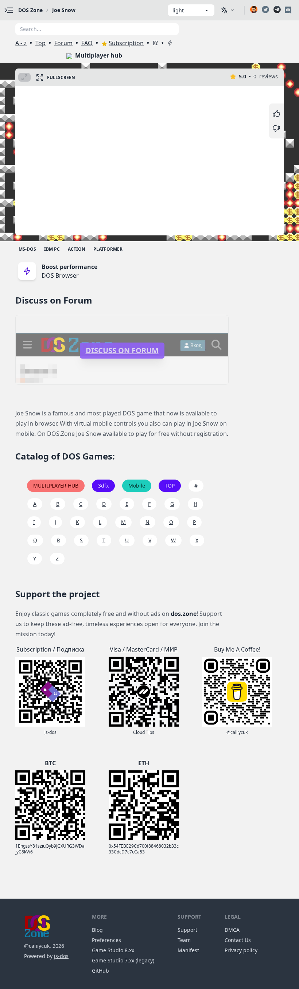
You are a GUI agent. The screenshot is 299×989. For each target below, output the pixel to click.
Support (187, 929)
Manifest (188, 950)
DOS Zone (30, 10)
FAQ (87, 43)
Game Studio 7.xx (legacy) (123, 960)
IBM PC (52, 249)
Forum (63, 43)
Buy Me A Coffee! (237, 649)
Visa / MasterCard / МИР (144, 649)
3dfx (103, 485)
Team (184, 940)
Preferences (106, 940)
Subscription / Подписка (50, 649)
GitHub (100, 970)
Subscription (126, 43)
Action (76, 249)
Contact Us (238, 940)
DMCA (232, 929)
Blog (97, 929)
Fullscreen (61, 77)
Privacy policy (241, 950)
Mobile (136, 485)
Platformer (108, 249)
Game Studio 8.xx (113, 950)
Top (40, 43)
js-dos (61, 956)
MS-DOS (27, 249)
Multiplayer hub (98, 55)
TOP (170, 485)
